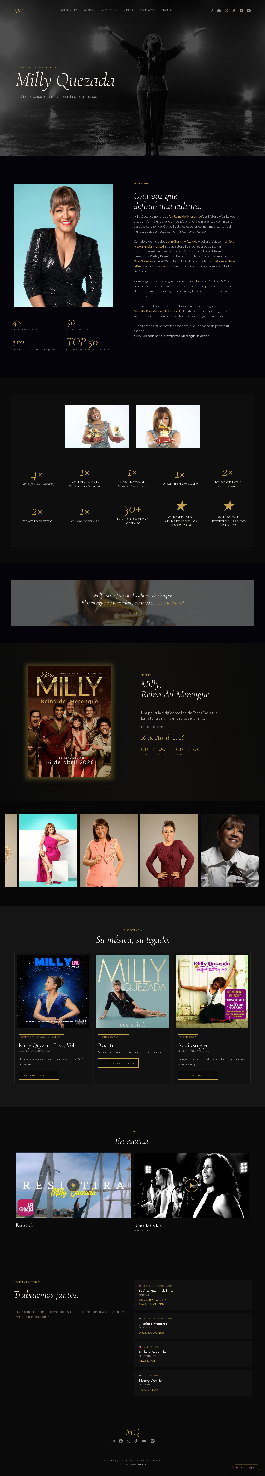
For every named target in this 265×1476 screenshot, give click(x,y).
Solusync (141, 1463)
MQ (18, 11)
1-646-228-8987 (148, 1389)
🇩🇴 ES (239, 1467)
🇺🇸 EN (253, 1467)
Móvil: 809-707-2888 (151, 1332)
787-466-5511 (147, 1361)
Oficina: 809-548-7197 (152, 1300)
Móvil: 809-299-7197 (151, 1304)
